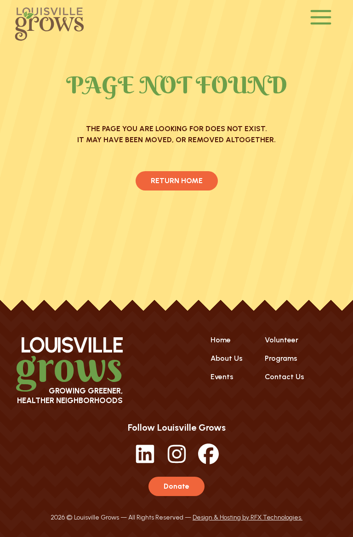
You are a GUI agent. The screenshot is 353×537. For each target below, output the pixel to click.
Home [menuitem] (221, 339)
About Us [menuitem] (227, 358)
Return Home (177, 180)
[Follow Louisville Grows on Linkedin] (145, 461)
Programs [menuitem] (281, 358)
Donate (176, 486)
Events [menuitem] (222, 376)
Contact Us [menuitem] (284, 376)
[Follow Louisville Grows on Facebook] (208, 461)
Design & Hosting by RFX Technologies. (247, 517)
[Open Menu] (321, 18)
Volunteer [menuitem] (281, 339)
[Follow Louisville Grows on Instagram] (176, 461)
